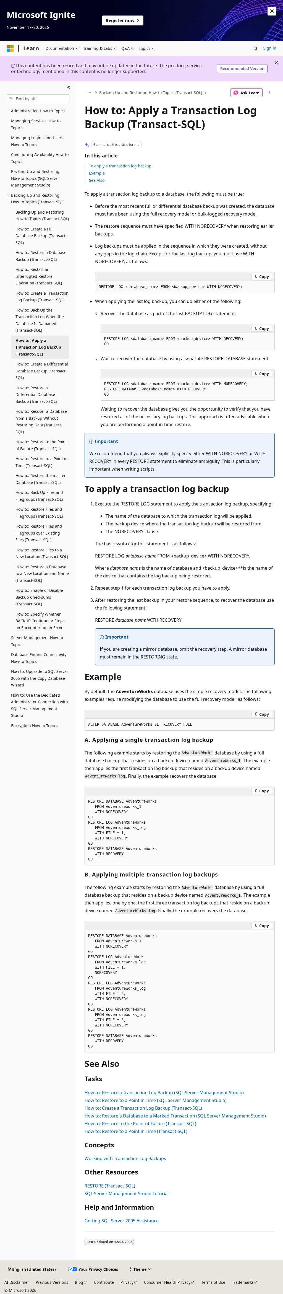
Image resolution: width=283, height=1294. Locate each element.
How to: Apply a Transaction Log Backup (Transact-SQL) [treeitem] (38, 347)
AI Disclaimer (16, 1282)
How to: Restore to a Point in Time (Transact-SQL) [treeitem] (41, 462)
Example (97, 173)
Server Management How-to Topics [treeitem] (37, 641)
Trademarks (243, 1282)
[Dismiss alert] (272, 11)
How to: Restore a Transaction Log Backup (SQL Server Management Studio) (164, 1093)
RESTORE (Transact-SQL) (110, 1186)
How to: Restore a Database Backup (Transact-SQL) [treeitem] (40, 256)
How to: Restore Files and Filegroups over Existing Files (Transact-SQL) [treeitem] (38, 532)
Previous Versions (52, 1282)
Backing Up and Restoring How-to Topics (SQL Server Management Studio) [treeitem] (35, 178)
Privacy (126, 1282)
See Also (96, 180)
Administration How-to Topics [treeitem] (38, 110)
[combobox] (38, 98)
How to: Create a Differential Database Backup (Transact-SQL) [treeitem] (41, 370)
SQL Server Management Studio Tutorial (127, 1194)
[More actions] (269, 92)
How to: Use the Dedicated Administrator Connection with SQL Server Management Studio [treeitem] (39, 705)
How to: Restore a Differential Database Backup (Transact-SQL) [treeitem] (36, 394)
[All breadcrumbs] (89, 92)
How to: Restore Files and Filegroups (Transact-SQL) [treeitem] (39, 513)
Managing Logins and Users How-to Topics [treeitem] (37, 141)
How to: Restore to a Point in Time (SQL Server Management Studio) (156, 1100)
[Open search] (255, 48)
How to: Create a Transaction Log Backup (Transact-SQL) (143, 1108)
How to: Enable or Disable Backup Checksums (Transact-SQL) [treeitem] (39, 597)
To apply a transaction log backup (120, 165)
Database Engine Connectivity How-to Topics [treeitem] (38, 658)
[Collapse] (69, 88)
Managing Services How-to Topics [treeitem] (36, 124)
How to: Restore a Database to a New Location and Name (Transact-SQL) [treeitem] (42, 573)
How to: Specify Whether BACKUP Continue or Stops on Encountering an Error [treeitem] (40, 620)
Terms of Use (213, 1282)
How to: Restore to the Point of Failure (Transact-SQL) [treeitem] (41, 445)
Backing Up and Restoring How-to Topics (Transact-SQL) (150, 92)
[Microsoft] (10, 48)
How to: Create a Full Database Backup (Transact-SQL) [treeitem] (41, 235)
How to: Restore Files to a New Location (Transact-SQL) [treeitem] (41, 553)
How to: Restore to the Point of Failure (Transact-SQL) (140, 1124)
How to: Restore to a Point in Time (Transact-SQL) (136, 1131)
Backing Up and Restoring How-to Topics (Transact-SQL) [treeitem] (42, 215)
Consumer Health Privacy (167, 1282)
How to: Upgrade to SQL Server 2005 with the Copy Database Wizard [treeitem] (39, 678)
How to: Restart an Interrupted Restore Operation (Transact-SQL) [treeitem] (38, 276)
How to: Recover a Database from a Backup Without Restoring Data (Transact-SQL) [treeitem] (41, 421)
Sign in (269, 48)
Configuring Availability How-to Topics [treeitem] (40, 158)
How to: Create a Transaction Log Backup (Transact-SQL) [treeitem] (42, 297)
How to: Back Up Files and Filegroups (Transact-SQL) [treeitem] (39, 496)
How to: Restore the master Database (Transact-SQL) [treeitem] (40, 479)
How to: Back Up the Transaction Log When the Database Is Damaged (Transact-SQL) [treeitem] (39, 320)
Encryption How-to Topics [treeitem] (34, 725)
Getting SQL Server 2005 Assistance (122, 1221)
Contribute (104, 1282)
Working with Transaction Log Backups (125, 1158)
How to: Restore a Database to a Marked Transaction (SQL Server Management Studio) (175, 1116)
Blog (79, 1282)
